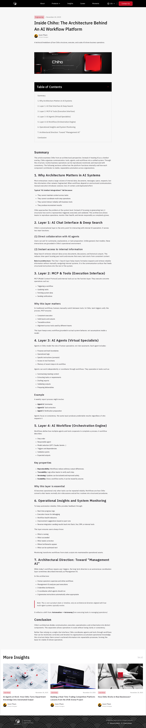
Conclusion (42, 137)
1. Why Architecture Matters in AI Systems (55, 101)
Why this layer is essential (49, 486)
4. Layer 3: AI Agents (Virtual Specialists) (54, 116)
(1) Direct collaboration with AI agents (56, 236)
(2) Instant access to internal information (58, 249)
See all (140, 657)
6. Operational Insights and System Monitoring (56, 127)
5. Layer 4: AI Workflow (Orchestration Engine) (57, 122)
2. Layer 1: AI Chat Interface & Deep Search (55, 106)
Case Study (7, 692)
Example (39, 394)
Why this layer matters (47, 303)
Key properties (42, 462)
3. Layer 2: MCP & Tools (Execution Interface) (56, 111)
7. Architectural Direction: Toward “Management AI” (59, 132)
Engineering (39, 17)
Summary (41, 95)
